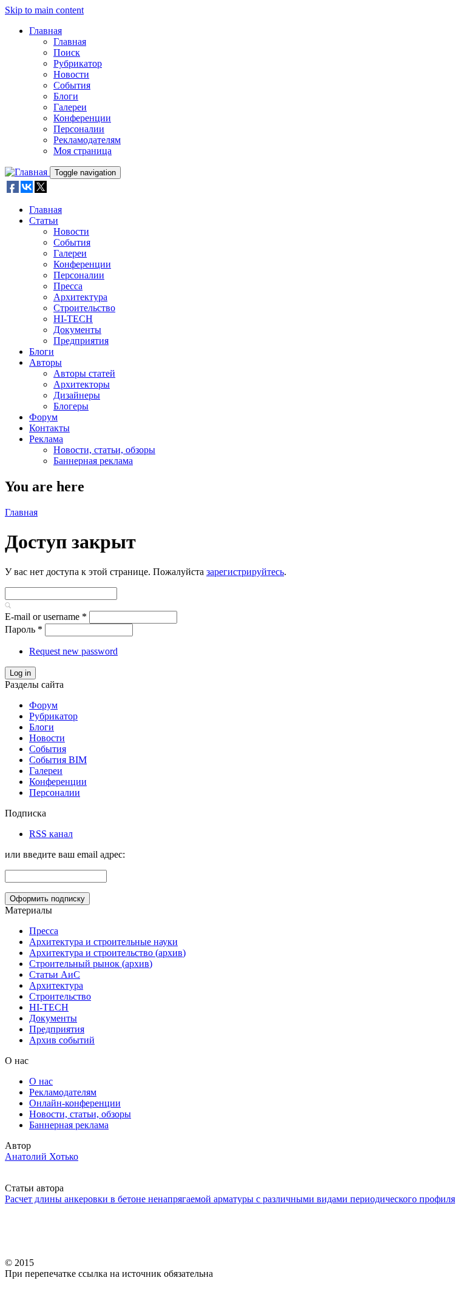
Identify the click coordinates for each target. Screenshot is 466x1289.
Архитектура (80, 297)
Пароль (23, 629)
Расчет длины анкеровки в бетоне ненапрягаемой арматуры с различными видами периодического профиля (230, 1199)
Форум (43, 417)
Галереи (70, 107)
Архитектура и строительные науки (103, 942)
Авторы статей (84, 373)
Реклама (46, 439)
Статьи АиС (54, 974)
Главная (45, 30)
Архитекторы (81, 384)
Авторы (45, 362)
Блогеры (71, 406)
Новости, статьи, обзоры (104, 450)
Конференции (82, 118)
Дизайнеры (76, 395)
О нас (41, 1081)
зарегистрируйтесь (245, 572)
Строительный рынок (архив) (90, 963)
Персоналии (78, 129)
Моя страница (82, 151)
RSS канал (51, 834)
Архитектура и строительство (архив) (107, 952)
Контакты (49, 428)
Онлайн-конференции (75, 1103)
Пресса (68, 286)
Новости (71, 74)
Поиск (66, 52)
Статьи (43, 220)
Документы (77, 330)
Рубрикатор (77, 63)
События (71, 85)
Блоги (65, 96)
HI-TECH (73, 319)
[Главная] (27, 172)
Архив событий (62, 1040)
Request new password (73, 651)
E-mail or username (46, 616)
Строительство (84, 308)
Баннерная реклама (93, 461)
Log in (20, 673)
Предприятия (81, 340)
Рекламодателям (87, 140)
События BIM (58, 760)
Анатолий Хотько (41, 1156)
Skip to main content (44, 10)
